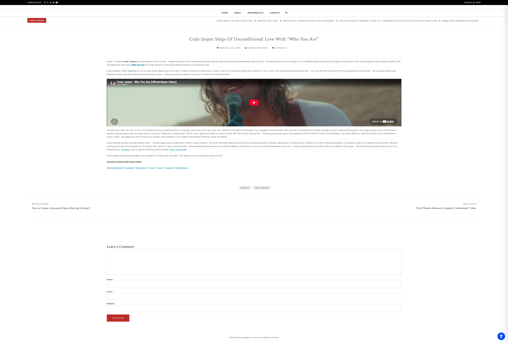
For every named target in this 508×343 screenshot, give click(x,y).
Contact (275, 12)
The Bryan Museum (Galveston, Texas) (342, 20)
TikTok (151, 167)
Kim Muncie (262, 48)
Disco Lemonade (178, 149)
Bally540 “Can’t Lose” (252, 20)
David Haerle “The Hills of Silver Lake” (218, 20)
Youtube (169, 167)
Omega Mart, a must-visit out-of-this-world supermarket (393, 20)
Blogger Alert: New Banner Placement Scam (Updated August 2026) (458, 20)
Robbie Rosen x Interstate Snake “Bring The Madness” (292, 20)
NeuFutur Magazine (243, 337)
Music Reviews (262, 187)
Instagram (141, 167)
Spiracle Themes (270, 337)
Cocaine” (125, 149)
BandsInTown (181, 167)
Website (110, 303)
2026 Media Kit (256, 12)
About (237, 12)
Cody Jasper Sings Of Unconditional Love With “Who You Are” (254, 39)
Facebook (129, 167)
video (127, 136)
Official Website (114, 167)
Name (110, 279)
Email (110, 291)
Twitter (159, 167)
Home (225, 12)
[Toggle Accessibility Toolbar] (501, 336)
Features (245, 187)
